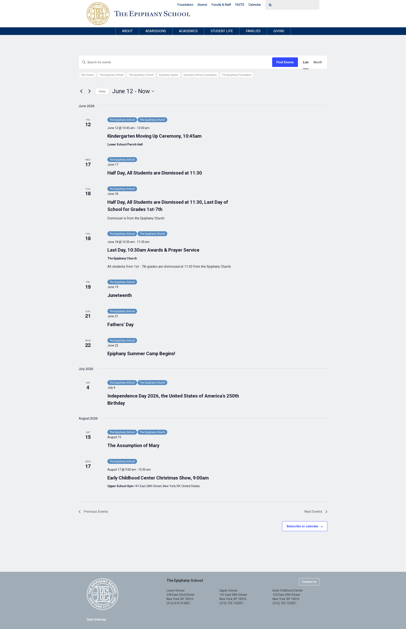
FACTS (239, 4)
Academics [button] (188, 31)
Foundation (185, 4)
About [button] (127, 31)
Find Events (285, 62)
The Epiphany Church (141, 74)
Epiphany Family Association (200, 74)
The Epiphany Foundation (236, 74)
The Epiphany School (111, 74)
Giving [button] (278, 31)
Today (102, 91)
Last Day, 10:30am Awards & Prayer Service (153, 250)
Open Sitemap (96, 619)
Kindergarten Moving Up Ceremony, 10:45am (154, 136)
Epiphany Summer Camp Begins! (141, 353)
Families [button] (253, 31)
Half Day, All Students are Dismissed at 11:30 (154, 173)
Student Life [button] (222, 31)
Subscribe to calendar (302, 526)
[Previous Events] (81, 91)
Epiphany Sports (168, 74)
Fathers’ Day (120, 324)
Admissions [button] (155, 31)
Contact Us (309, 581)
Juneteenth (119, 295)
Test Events (87, 74)
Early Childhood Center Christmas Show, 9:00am (158, 478)
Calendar (254, 4)
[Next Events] (89, 91)
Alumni (202, 4)
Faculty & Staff (221, 4)
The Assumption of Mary (133, 445)
